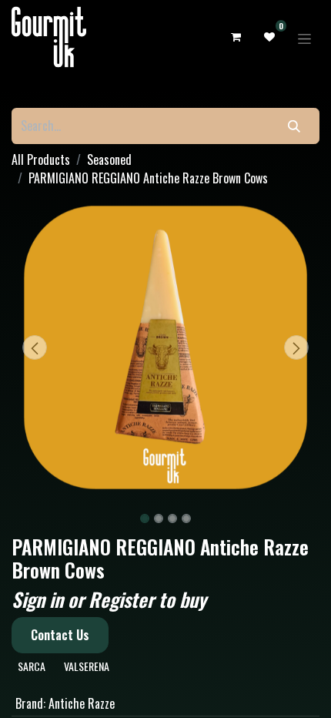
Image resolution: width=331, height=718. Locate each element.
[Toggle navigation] (304, 36)
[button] (35, 347)
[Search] (294, 126)
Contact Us (60, 635)
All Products (41, 159)
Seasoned (109, 159)
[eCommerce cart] (235, 37)
